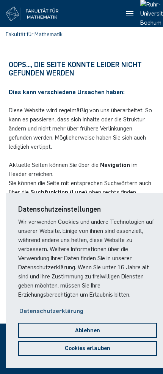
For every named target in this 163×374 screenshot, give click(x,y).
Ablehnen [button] (87, 330)
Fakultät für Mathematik (34, 34)
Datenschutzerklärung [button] (51, 310)
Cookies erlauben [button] (87, 348)
